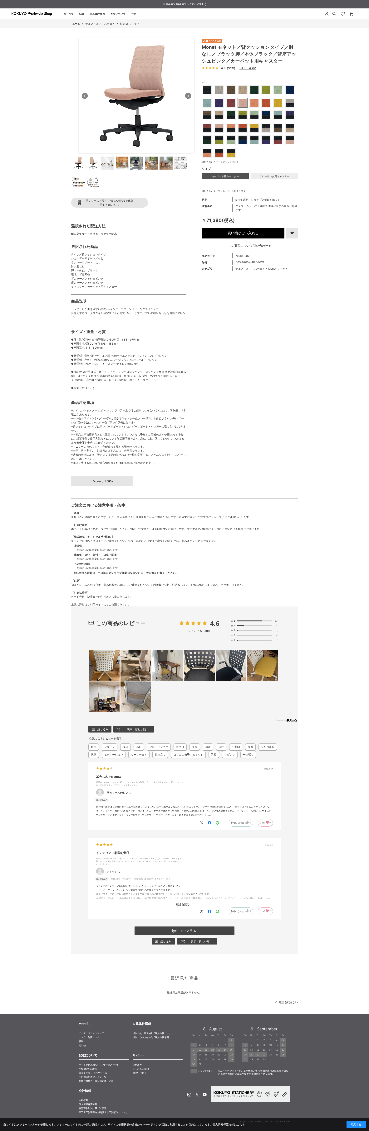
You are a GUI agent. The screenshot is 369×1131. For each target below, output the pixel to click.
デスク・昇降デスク (89, 1037)
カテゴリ (68, 13)
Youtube (205, 1094)
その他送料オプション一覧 (92, 1076)
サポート (136, 13)
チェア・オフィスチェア (250, 268)
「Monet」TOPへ (102, 481)
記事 (81, 13)
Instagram (189, 1094)
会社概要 (83, 1100)
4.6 (214, 623)
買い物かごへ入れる (243, 233)
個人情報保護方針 (88, 1104)
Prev (85, 96)
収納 (81, 1041)
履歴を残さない (288, 1002)
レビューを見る (247, 68)
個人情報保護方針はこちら (229, 1124)
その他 (82, 1045)
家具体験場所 (97, 13)
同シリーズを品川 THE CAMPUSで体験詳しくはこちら (109, 202)
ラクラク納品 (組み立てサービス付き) (98, 1064)
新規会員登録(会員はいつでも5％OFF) (184, 4)
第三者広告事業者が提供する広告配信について (103, 1112)
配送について (118, 13)
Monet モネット (278, 268)
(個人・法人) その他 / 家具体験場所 (151, 1037)
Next (188, 96)
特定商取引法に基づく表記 (92, 1108)
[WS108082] (78, 163)
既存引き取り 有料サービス (93, 1072)
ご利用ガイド (95, 604)
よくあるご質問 (141, 1068)
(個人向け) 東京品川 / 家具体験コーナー (153, 1033)
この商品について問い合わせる (249, 245)
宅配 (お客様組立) (88, 1068)
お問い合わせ (139, 1072)
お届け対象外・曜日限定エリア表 (96, 1080)
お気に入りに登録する (292, 233)
